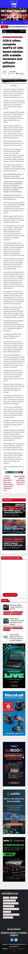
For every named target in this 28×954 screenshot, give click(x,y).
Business (13, 897)
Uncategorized (8, 917)
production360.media (14, 948)
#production (21, 73)
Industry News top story (17, 508)
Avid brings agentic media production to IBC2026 (13, 512)
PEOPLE (7, 911)
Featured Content (7, 37)
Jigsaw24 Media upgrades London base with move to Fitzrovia (19, 480)
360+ (6, 897)
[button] (11, 22)
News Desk (13, 71)
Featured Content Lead (17, 37)
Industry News (7, 508)
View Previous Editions (10, 594)
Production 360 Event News (11, 914)
